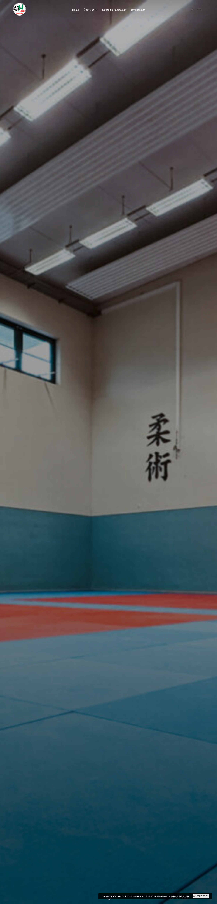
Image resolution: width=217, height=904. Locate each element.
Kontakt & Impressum (114, 10)
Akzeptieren (201, 896)
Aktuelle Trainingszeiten (108, 423)
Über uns (89, 10)
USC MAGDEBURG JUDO (108, 393)
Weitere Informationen (180, 896)
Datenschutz (138, 10)
